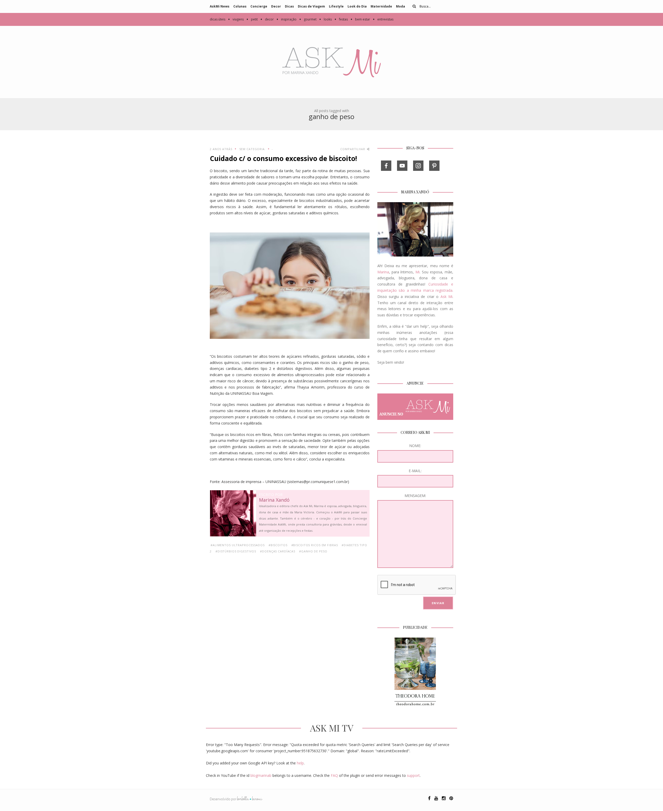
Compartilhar (353, 149)
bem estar (360, 19)
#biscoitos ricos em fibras (314, 545)
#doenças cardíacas (277, 551)
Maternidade (381, 6)
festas (341, 19)
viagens (236, 19)
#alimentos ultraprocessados (238, 545)
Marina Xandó (274, 500)
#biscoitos (278, 545)
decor (267, 19)
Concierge (258, 6)
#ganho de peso (313, 551)
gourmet (307, 19)
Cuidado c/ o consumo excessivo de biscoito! (283, 158)
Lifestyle (336, 6)
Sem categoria (252, 149)
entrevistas (383, 19)
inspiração (286, 19)
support (413, 775)
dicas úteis (217, 19)
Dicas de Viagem (311, 6)
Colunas (240, 6)
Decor (276, 6)
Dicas (289, 6)
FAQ (334, 775)
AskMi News (219, 6)
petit (252, 19)
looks (325, 19)
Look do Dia (357, 6)
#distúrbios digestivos (235, 551)
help (300, 763)
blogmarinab (260, 775)
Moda (400, 6)
